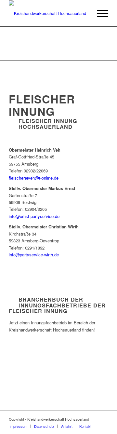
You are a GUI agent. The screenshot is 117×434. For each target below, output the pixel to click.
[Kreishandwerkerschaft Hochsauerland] (48, 13)
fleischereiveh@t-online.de (33, 178)
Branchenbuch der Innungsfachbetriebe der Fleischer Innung (57, 305)
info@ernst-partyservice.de (34, 216)
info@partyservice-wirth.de (34, 254)
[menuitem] (99, 13)
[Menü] (99, 13)
